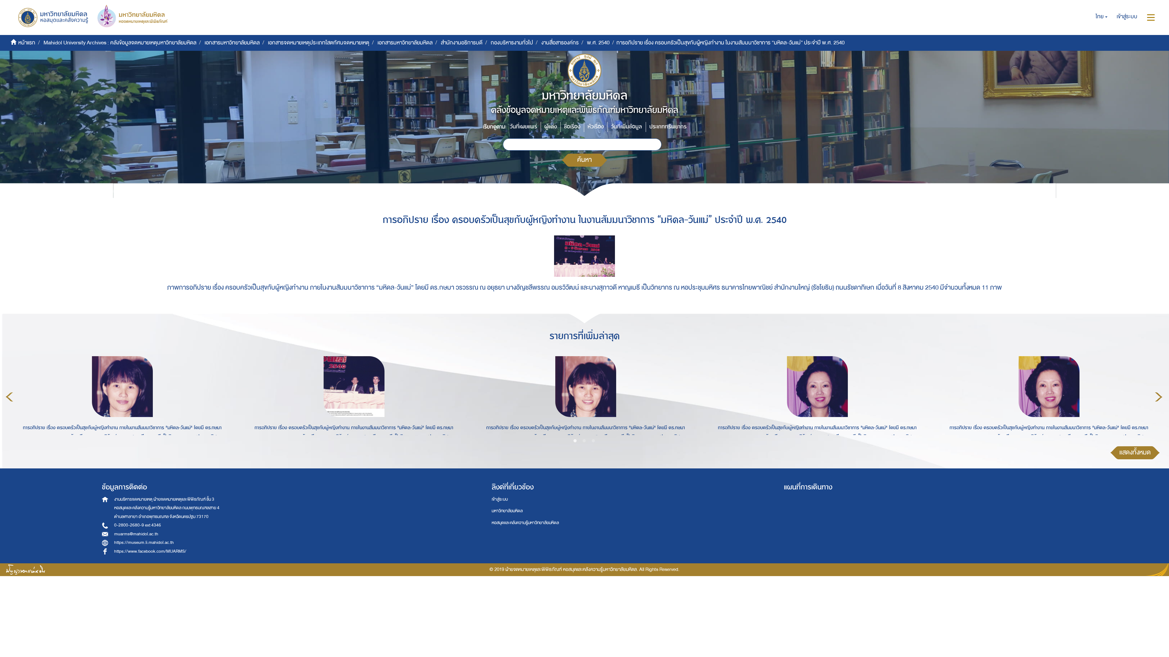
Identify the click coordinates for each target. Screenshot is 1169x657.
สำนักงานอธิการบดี (462, 42)
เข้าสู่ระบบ (500, 499)
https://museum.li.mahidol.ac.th (144, 542)
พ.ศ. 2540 (598, 42)
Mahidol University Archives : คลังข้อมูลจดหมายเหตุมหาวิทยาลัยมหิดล (120, 42)
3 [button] (593, 441)
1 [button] (575, 441)
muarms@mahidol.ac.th (136, 534)
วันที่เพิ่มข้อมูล (626, 126)
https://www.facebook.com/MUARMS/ (150, 551)
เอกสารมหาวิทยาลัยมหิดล (232, 42)
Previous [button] (9, 396)
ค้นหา (584, 159)
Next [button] (1158, 396)
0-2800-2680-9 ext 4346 (137, 525)
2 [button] (584, 441)
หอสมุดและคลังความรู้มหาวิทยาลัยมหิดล (525, 523)
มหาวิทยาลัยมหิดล (507, 511)
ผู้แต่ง (550, 126)
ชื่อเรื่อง (572, 126)
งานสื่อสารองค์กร (560, 42)
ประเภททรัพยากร (667, 126)
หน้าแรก (26, 42)
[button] (1101, 16)
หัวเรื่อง (596, 126)
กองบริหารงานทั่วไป (512, 42)
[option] (121, 396)
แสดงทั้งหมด (1135, 452)
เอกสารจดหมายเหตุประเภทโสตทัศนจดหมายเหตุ (318, 42)
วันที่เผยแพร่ (523, 126)
